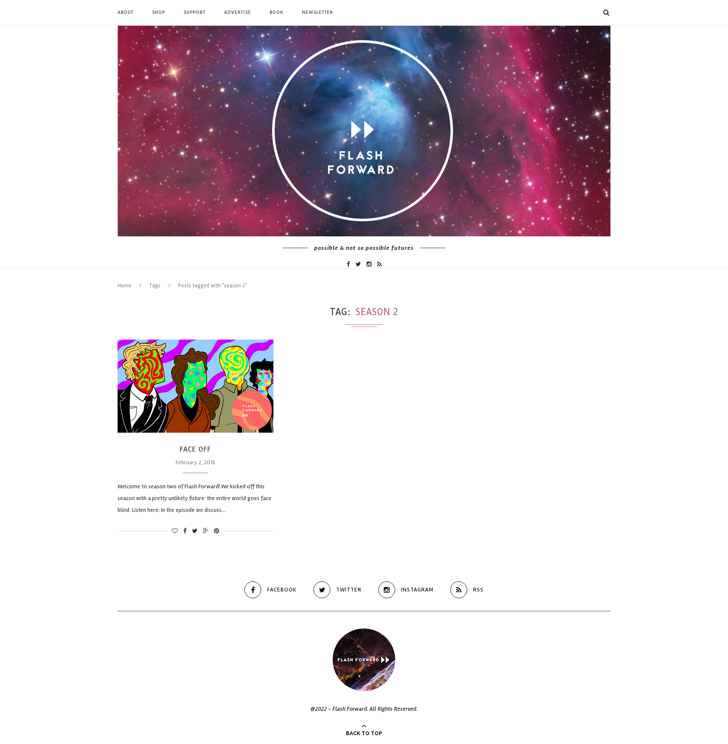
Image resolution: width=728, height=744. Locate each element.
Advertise (237, 12)
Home (124, 285)
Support (195, 12)
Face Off (195, 449)
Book (277, 12)
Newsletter (317, 12)
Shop (158, 12)
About (126, 12)
